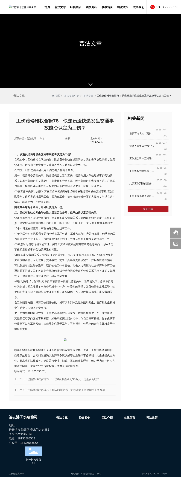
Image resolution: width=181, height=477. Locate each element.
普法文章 (90, 43)
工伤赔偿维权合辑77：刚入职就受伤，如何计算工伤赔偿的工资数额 (65, 390)
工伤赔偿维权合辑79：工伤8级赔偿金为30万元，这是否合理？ (62, 379)
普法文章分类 (71, 95)
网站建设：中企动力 (80, 473)
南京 (92, 473)
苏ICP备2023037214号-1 (154, 473)
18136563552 (166, 7)
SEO (99, 473)
